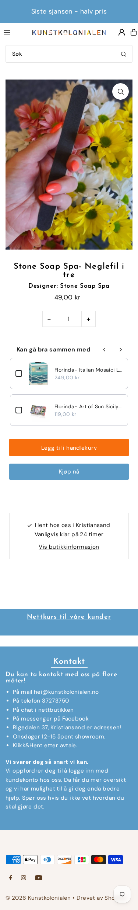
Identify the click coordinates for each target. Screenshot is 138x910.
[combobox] (69, 54)
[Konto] (121, 32)
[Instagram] (23, 878)
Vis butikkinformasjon (69, 546)
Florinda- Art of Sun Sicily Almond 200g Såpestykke (88, 406)
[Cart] (134, 32)
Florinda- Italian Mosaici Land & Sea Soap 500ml (88, 369)
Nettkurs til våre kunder (69, 617)
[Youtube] (38, 878)
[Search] (123, 54)
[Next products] (121, 350)
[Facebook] (10, 878)
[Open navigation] (13, 32)
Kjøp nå (69, 471)
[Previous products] (104, 350)
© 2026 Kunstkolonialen (39, 898)
